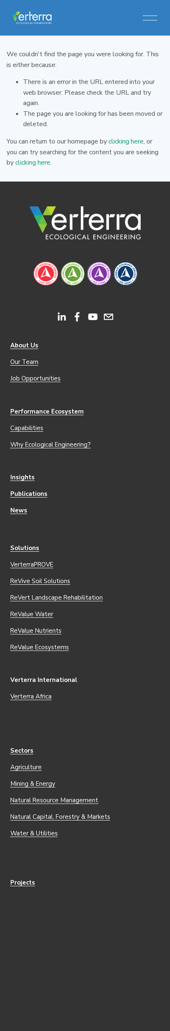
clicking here (126, 141)
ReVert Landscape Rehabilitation (56, 597)
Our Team (24, 362)
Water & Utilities (34, 833)
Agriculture (26, 767)
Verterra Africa (31, 696)
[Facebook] (77, 317)
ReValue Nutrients (35, 631)
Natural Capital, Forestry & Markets (60, 817)
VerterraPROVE (31, 564)
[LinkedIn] (61, 317)
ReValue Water (31, 614)
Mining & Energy (32, 784)
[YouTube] (93, 317)
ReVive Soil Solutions (40, 581)
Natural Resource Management (54, 800)
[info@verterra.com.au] (108, 317)
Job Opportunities (35, 378)
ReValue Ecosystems (39, 647)
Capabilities (26, 428)
